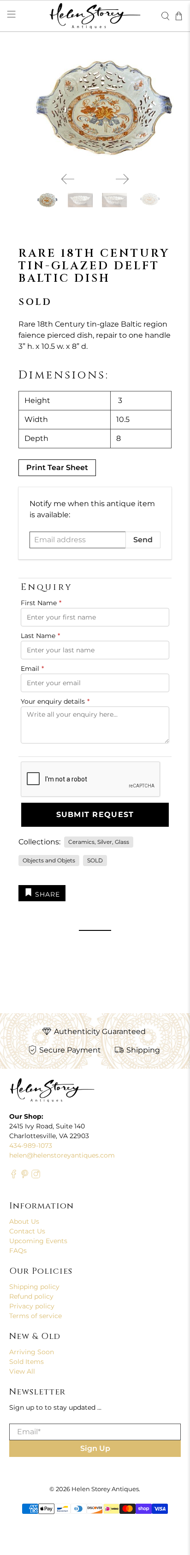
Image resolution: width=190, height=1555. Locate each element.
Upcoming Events (38, 1241)
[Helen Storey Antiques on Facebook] (13, 1176)
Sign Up (95, 1448)
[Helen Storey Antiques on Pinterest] (24, 1176)
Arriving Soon (31, 1352)
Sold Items (26, 1361)
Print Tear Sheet (57, 467)
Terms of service (35, 1316)
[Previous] (68, 179)
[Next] (122, 179)
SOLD (95, 860)
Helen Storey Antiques (105, 1489)
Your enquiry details (55, 701)
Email (32, 668)
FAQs (18, 1250)
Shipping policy (34, 1286)
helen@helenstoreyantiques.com (62, 1155)
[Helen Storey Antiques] (95, 16)
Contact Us (27, 1231)
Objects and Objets (49, 860)
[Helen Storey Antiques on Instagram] (35, 1176)
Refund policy (31, 1296)
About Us (24, 1221)
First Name (41, 603)
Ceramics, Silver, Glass (98, 841)
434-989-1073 (30, 1145)
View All (22, 1371)
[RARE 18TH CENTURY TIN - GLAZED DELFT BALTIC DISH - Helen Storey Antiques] (94, 108)
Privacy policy (31, 1306)
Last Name (40, 636)
